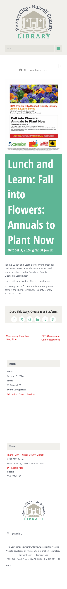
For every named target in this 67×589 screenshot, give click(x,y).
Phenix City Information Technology (43, 550)
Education (12, 394)
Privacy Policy (25, 554)
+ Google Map (16, 467)
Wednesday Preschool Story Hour (17, 337)
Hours (8, 565)
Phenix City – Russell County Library (25, 454)
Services (31, 394)
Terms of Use (42, 554)
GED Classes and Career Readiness (50, 337)
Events (22, 394)
